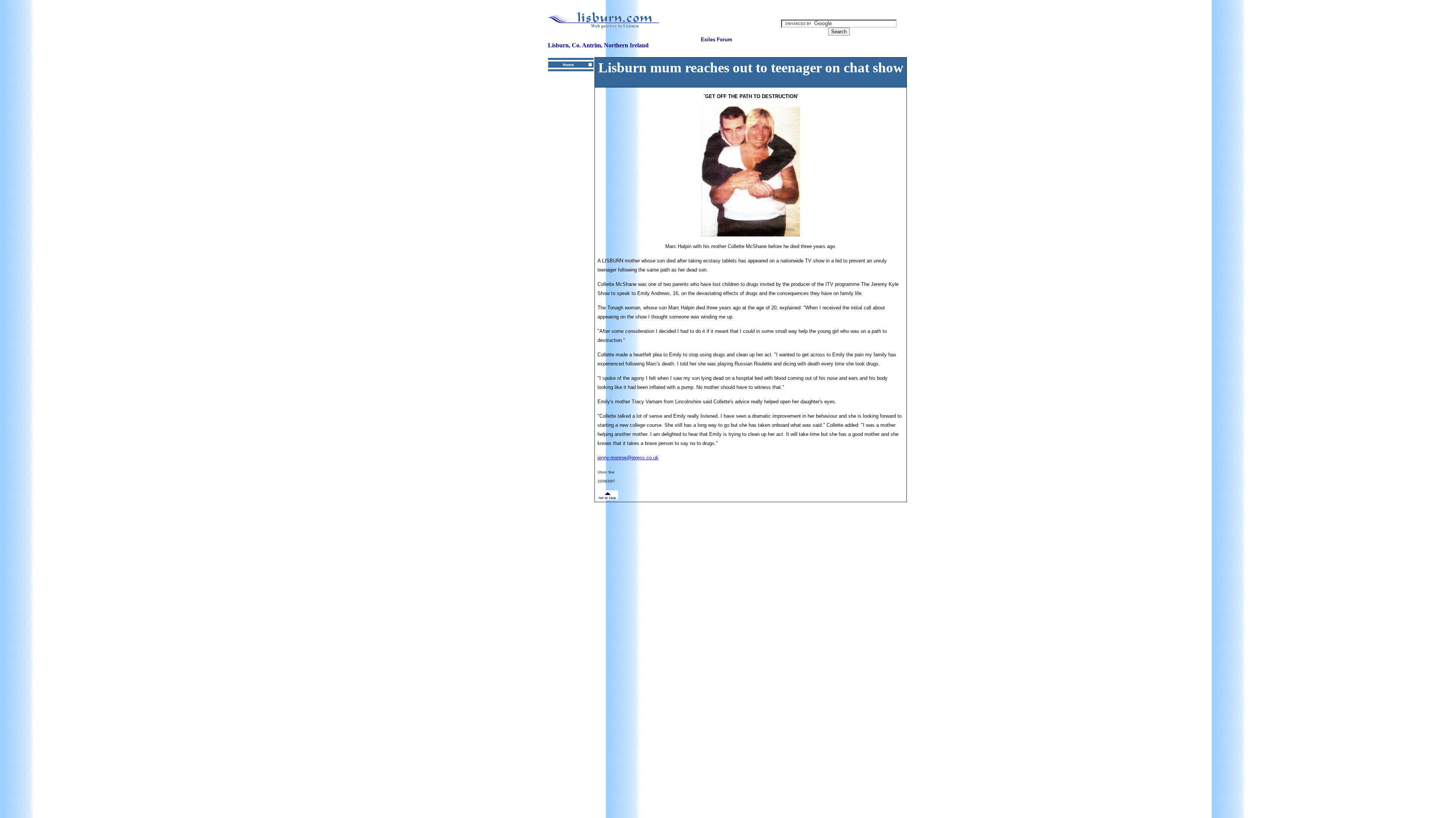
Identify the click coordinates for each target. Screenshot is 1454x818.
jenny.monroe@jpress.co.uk (628, 458)
